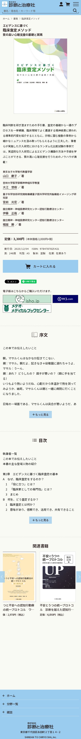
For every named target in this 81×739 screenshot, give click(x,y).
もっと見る (42, 414)
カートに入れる (44, 266)
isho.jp (27, 299)
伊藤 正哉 (10, 213)
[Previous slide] (2, 576)
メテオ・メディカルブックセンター (27, 308)
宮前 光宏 (10, 202)
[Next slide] (78, 576)
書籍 (15, 18)
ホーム (6, 18)
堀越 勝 (8, 224)
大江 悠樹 (10, 187)
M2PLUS (65, 299)
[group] (27, 584)
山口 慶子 (10, 176)
